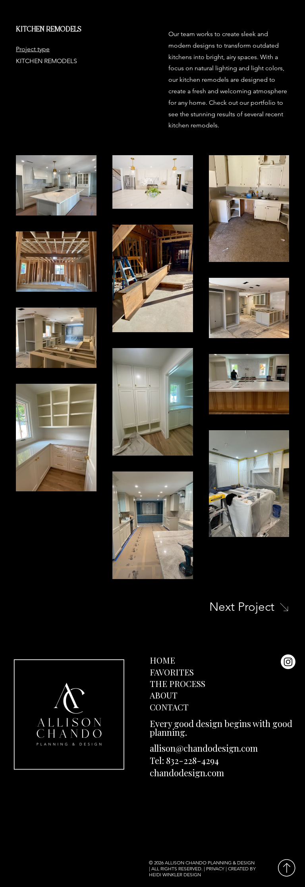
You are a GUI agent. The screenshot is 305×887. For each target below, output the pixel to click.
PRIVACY (215, 869)
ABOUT (164, 694)
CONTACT (169, 706)
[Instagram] (288, 661)
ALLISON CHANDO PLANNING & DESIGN (210, 863)
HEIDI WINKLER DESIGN (175, 874)
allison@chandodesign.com (204, 748)
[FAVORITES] (285, 672)
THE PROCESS (177, 683)
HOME (162, 660)
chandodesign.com (187, 773)
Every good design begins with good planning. (221, 728)
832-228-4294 (192, 760)
